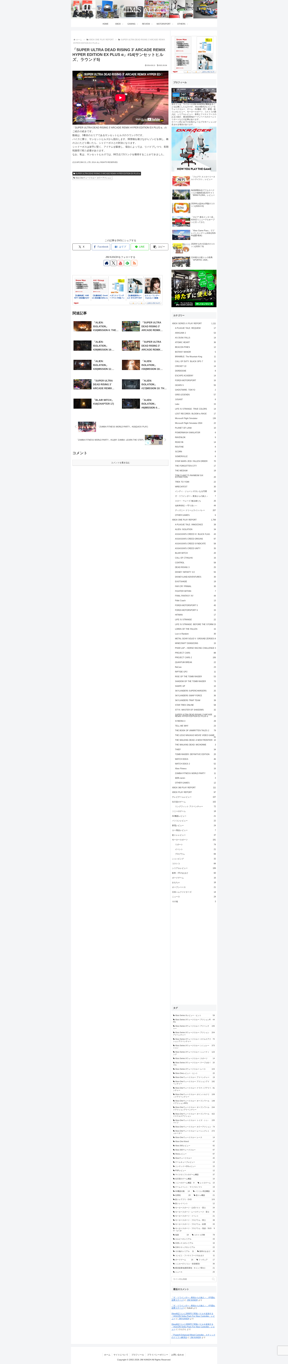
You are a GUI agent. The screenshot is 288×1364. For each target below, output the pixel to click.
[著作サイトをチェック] (107, 263)
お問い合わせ (177, 1355)
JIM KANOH (192, 1300)
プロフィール (137, 1355)
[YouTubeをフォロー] (120, 263)
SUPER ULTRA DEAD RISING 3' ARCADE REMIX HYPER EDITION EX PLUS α (108, 173)
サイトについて (121, 1355)
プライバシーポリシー (157, 1355)
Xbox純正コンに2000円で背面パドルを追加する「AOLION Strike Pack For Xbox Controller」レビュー (193, 1316)
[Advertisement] (120, 212)
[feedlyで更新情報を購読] (127, 263)
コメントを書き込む (120, 462)
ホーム (107, 1355)
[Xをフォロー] (114, 263)
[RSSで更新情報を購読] (134, 263)
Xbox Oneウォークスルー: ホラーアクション (93, 178)
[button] (159, 247)
